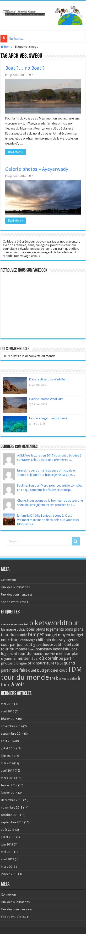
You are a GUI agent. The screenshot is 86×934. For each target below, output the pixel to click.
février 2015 (9, 719)
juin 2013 (7, 844)
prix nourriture (40, 663)
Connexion (8, 579)
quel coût (58, 670)
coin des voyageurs (60, 639)
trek (54, 678)
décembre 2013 (11, 800)
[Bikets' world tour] (43, 14)
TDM (75, 669)
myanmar (9, 658)
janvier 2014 (9, 792)
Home (7, 46)
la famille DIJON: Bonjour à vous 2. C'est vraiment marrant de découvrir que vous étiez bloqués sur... (48, 520)
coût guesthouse (39, 644)
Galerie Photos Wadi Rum (46, 399)
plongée (20, 663)
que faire (19, 670)
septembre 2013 (12, 822)
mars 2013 (8, 866)
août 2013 (8, 829)
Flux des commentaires (16, 594)
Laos (73, 649)
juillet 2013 (8, 837)
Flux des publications (15, 587)
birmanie (8, 629)
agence (5, 624)
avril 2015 (7, 711)
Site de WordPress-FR (15, 602)
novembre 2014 (11, 726)
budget (36, 634)
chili (39, 640)
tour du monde (25, 677)
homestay (44, 649)
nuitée (23, 658)
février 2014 (9, 785)
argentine (17, 624)
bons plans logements (45, 629)
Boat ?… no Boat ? (25, 68)
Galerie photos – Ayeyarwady (36, 169)
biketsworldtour (54, 623)
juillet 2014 (8, 748)
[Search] (76, 541)
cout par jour (12, 644)
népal (33, 658)
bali (26, 624)
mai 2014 (7, 763)
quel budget (39, 670)
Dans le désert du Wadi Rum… (49, 379)
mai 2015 (7, 704)
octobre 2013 (10, 815)
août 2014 (8, 741)
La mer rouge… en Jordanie (48, 418)
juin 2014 (7, 756)
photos (7, 663)
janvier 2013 (9, 874)
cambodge (27, 640)
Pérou (59, 663)
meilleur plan (67, 653)
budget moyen (57, 635)
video (73, 678)
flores (31, 649)
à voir (17, 684)
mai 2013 (7, 852)
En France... (16, 38)
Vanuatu (64, 678)
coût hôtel (62, 644)
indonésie (61, 649)
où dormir (48, 658)
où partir (66, 658)
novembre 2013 (11, 807)
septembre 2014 (12, 733)
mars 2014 (8, 778)
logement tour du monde (22, 653)
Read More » (15, 152)
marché (50, 654)
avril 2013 (7, 859)
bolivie (21, 629)
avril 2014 (7, 770)
